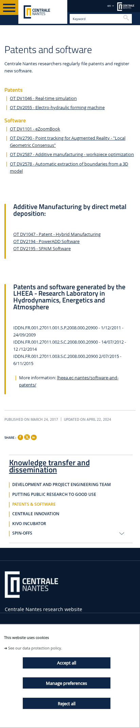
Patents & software (34, 504)
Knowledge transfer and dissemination (49, 464)
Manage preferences (66, 683)
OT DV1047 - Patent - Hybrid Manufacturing (57, 234)
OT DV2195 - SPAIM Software (42, 249)
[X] (27, 436)
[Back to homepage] (43, 11)
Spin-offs (22, 533)
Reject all (66, 703)
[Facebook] (20, 437)
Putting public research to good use (54, 494)
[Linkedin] (33, 437)
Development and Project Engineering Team (61, 484)
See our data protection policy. (35, 648)
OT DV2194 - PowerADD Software (46, 241)
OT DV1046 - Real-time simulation (43, 98)
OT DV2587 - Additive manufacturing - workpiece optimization (72, 154)
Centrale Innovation (35, 514)
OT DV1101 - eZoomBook (35, 129)
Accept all (66, 663)
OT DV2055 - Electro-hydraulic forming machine (57, 107)
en (109, 5)
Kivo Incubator (29, 523)
